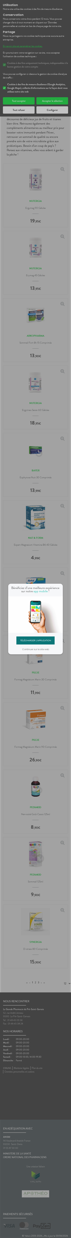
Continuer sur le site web (35, 649)
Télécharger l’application (35, 640)
